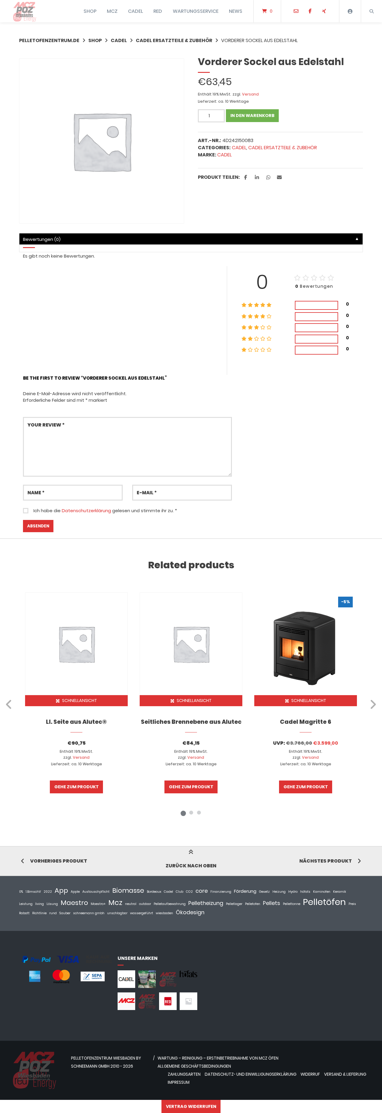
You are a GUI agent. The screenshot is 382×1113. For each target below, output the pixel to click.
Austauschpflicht (96, 891)
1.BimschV (33, 891)
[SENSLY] (188, 1008)
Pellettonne (291, 904)
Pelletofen (252, 904)
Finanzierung (220, 891)
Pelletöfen (324, 902)
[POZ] (147, 1008)
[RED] (168, 1008)
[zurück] (9, 704)
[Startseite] (24, 11)
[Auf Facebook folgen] (309, 11)
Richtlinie (39, 913)
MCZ (112, 11)
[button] (246, 177)
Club (179, 891)
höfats (305, 891)
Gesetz (264, 891)
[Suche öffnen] (371, 11)
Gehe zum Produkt (76, 787)
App (61, 890)
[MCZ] (126, 1008)
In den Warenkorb (252, 115)
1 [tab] (183, 812)
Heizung (279, 891)
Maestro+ (98, 904)
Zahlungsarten (184, 1074)
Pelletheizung (205, 903)
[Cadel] (126, 986)
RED (157, 11)
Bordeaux (154, 891)
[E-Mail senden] (296, 11)
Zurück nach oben (191, 865)
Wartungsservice (195, 11)
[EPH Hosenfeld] (147, 986)
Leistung (26, 904)
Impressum (179, 1082)
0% (21, 891)
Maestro (74, 902)
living (39, 904)
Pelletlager (234, 904)
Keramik (339, 891)
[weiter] (373, 704)
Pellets (271, 903)
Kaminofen (321, 891)
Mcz (115, 902)
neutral (130, 904)
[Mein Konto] (350, 11)
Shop (95, 40)
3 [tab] (199, 812)
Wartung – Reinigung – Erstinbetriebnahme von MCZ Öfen (218, 1058)
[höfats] (188, 975)
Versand (250, 94)
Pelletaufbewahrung (170, 904)
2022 (48, 891)
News (235, 11)
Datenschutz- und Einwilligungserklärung (250, 1074)
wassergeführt (141, 913)
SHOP (90, 11)
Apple (75, 891)
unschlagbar (117, 913)
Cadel (224, 154)
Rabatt (24, 913)
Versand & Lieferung (345, 1074)
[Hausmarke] (168, 986)
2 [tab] (191, 812)
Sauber (64, 913)
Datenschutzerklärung (86, 510)
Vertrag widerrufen (191, 1106)
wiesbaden (164, 913)
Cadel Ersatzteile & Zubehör (174, 40)
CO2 (189, 891)
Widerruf (310, 1074)
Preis (352, 904)
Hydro (293, 891)
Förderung (245, 891)
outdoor (145, 904)
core (201, 891)
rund (53, 913)
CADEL (135, 11)
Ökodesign (190, 912)
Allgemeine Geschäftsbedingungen (194, 1066)
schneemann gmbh (88, 913)
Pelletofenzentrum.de (49, 40)
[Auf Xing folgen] (323, 11)
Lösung (52, 904)
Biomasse (128, 890)
